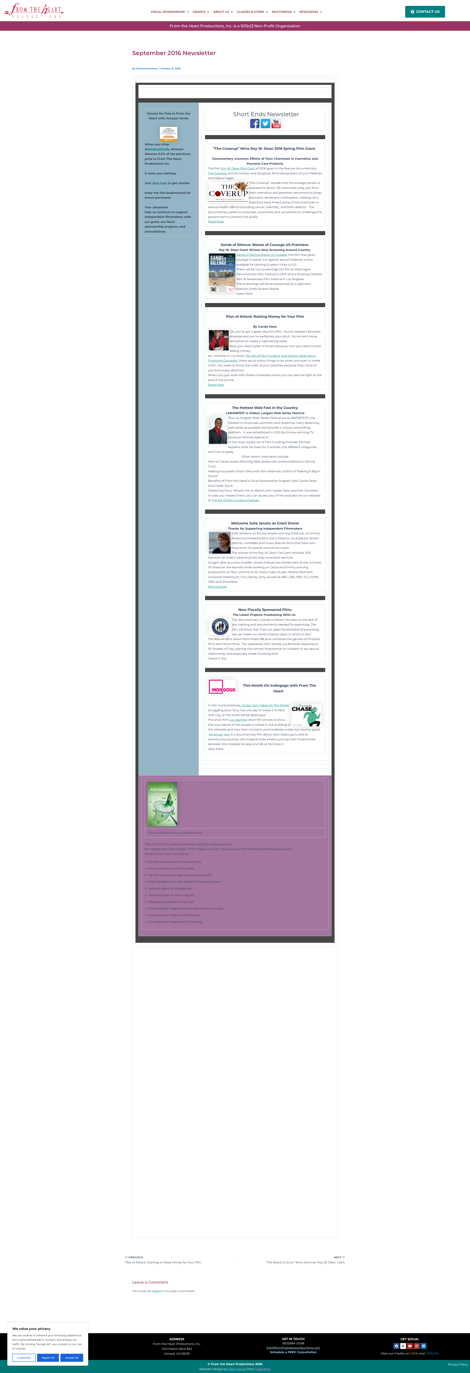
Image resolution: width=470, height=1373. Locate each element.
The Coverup (217, 173)
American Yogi (219, 734)
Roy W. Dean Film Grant (238, 168)
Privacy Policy (458, 1364)
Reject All (48, 1357)
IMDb (414, 1353)
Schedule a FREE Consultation (293, 1352)
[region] (47, 1344)
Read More (216, 221)
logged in (159, 1291)
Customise (24, 1357)
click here (159, 183)
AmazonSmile (158, 149)
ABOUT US (221, 12)
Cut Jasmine (238, 720)
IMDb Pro (432, 1353)
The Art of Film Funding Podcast (235, 500)
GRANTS (199, 12)
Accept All (72, 1357)
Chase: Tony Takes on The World (265, 705)
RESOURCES (308, 12)
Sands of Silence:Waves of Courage (261, 255)
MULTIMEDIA (282, 12)
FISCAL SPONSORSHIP (168, 12)
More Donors (217, 586)
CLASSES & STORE (250, 12)
